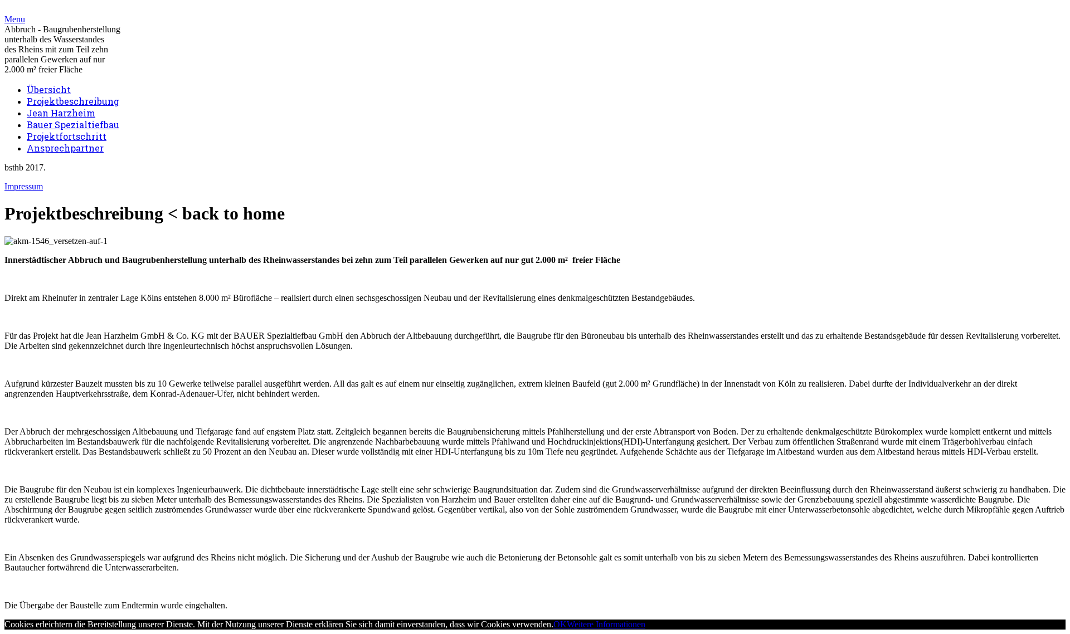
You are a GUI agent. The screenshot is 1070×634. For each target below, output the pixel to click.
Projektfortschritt (66, 136)
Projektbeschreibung (73, 101)
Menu (14, 19)
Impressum (23, 186)
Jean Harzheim (61, 113)
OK (560, 624)
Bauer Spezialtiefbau (73, 124)
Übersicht (49, 89)
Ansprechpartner (65, 148)
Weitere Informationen (606, 624)
